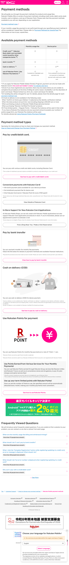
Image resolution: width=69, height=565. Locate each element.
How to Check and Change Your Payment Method (18, 128)
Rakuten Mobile (3, 2)
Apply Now (57, 2)
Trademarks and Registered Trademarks (15, 503)
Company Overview (16, 498)
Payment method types (9, 24)
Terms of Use (58, 503)
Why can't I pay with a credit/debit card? (17, 471)
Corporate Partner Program (47, 498)
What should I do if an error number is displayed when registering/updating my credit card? (32, 462)
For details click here (40, 85)
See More (35, 477)
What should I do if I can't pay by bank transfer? (19, 444)
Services (18, 542)
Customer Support (11, 491)
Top (2, 491)
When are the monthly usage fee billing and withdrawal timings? (25, 436)
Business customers (30, 498)
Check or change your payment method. (29, 491)
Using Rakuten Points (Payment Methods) (31, 114)
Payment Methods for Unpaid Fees (46, 30)
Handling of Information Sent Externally (33, 506)
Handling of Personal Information (23, 501)
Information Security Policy (43, 501)
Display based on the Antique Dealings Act (41, 503)
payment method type (9, 96)
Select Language (44, 548)
